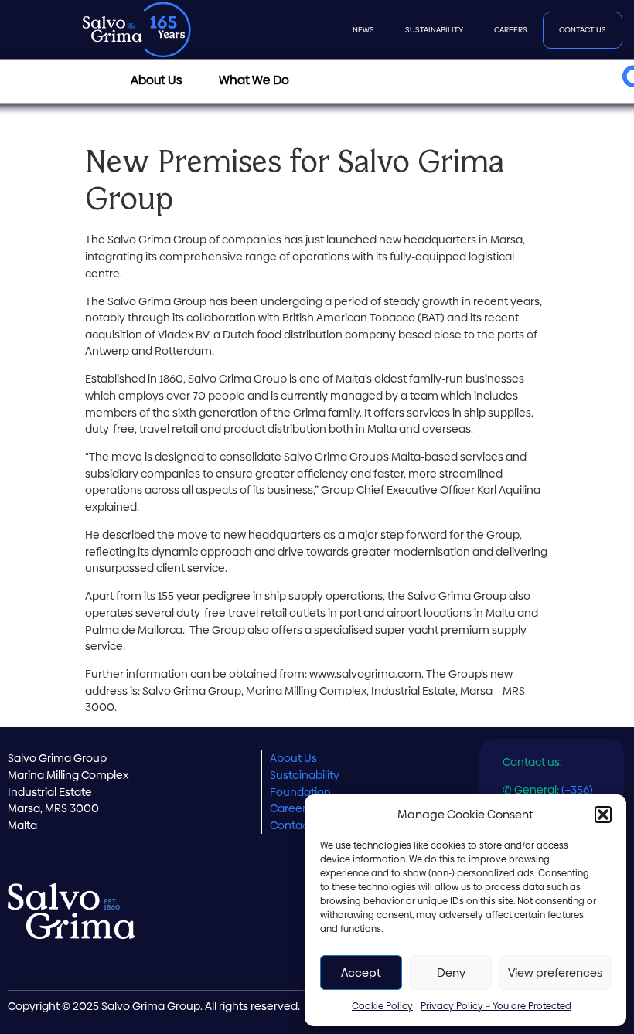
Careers (510, 30)
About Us (293, 758)
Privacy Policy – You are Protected (496, 1006)
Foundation (300, 792)
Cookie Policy (382, 1006)
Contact (291, 825)
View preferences (555, 972)
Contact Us (582, 30)
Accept (361, 972)
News (363, 30)
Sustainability (434, 30)
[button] (603, 814)
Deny (451, 972)
